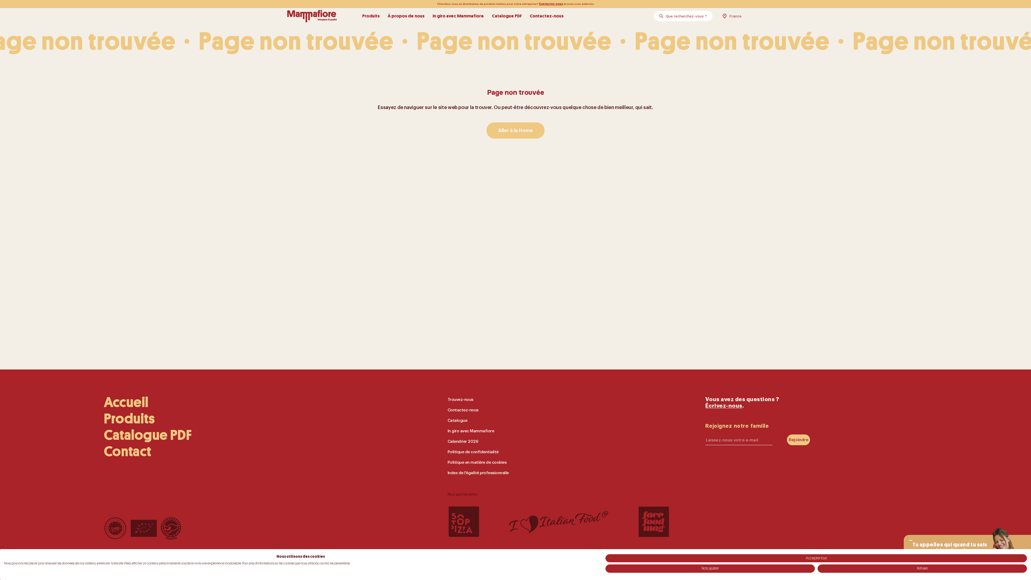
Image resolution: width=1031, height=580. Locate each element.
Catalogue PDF (507, 16)
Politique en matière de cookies (477, 463)
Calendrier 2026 (463, 442)
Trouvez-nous (460, 400)
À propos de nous (406, 16)
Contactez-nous (551, 4)
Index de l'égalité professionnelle (478, 473)
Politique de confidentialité (473, 452)
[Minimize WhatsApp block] (911, 540)
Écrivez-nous (723, 406)
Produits (371, 16)
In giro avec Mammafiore (458, 16)
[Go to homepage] (312, 16)
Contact (127, 451)
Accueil (126, 402)
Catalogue (457, 421)
